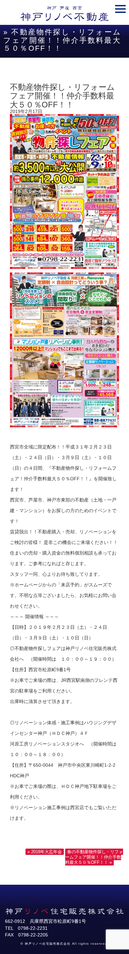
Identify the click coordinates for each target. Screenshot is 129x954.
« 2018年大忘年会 (44, 851)
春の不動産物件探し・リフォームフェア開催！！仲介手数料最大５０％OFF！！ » (94, 857)
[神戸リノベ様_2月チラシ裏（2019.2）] (64, 425)
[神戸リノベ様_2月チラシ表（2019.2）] (64, 267)
